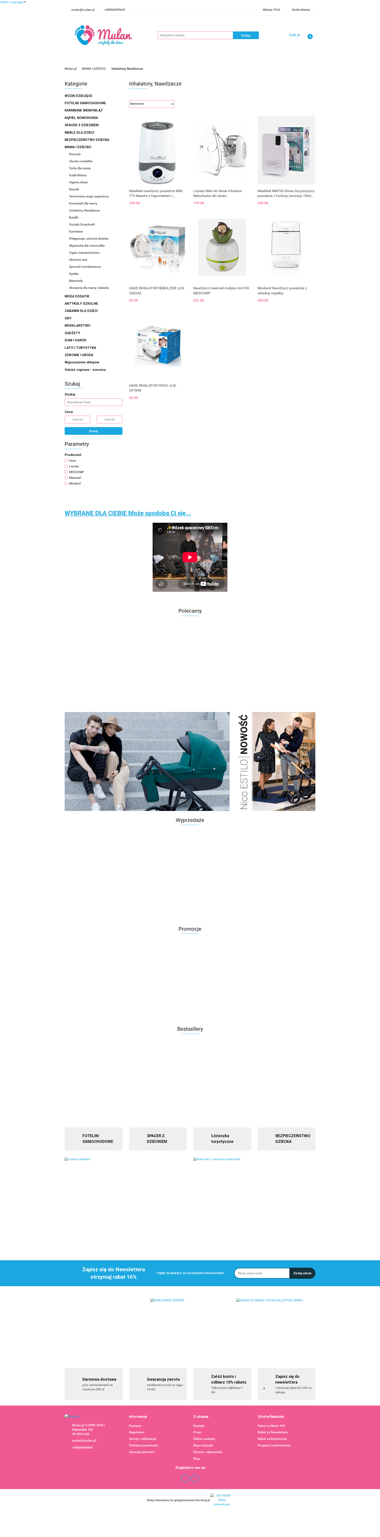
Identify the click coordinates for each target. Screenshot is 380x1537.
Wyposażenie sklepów (82, 362)
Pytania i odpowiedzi (207, 1452)
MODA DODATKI (77, 296)
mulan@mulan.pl (84, 1440)
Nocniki (74, 189)
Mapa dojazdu (203, 1445)
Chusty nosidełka (81, 161)
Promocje (99, 59)
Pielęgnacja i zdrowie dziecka (89, 238)
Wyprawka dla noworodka (87, 245)
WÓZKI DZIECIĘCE (79, 96)
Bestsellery (255, 59)
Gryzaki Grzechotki (82, 224)
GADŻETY (73, 333)
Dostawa (135, 1426)
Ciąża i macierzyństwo (84, 252)
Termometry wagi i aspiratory (89, 196)
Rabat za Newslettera (273, 1432)
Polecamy (278, 59)
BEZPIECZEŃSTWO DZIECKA (87, 140)
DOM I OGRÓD (76, 340)
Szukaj (93, 431)
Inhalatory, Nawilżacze (84, 210)
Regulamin (136, 1432)
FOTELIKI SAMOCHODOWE (86, 103)
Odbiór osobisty (204, 1438)
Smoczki (75, 154)
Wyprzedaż (77, 59)
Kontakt (198, 1426)
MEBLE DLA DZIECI (80, 133)
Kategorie (122, 59)
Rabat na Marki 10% (271, 1426)
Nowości (232, 59)
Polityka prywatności (143, 1445)
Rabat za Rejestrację (272, 1438)
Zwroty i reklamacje (142, 1438)
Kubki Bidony (78, 175)
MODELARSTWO (78, 326)
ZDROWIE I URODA (79, 355)
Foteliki (145, 59)
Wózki (164, 59)
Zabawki (185, 59)
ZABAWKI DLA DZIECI (82, 311)
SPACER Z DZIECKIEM (82, 125)
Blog (196, 1458)
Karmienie (209, 59)
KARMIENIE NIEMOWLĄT (84, 110)
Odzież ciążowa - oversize (86, 370)
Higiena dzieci (78, 182)
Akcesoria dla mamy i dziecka (89, 288)
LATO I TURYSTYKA (81, 348)
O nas (197, 1432)
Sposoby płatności (142, 1452)
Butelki (74, 217)
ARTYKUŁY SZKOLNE (82, 304)
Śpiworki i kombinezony (85, 266)
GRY (68, 318)
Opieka (74, 273)
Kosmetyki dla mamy (83, 203)
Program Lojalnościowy (274, 1445)
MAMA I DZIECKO (78, 147)
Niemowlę (75, 280)
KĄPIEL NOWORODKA (82, 118)
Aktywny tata (78, 259)
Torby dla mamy (80, 168)
